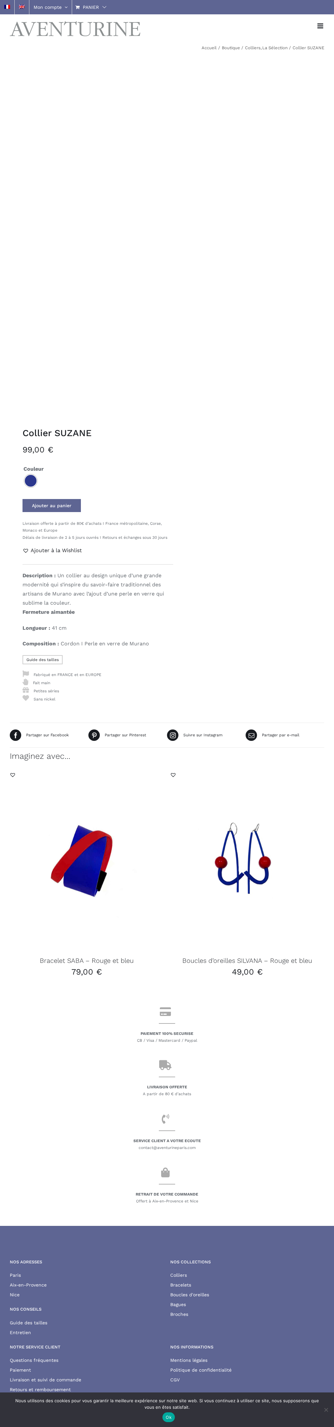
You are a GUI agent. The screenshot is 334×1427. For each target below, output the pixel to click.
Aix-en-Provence (28, 1284)
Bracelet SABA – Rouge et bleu (87, 960)
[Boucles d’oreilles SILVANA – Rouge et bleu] (247, 860)
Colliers (178, 1275)
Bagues (178, 1304)
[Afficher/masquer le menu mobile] (320, 25)
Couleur (33, 469)
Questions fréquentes (34, 1360)
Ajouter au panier (51, 505)
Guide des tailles (42, 659)
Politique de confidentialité (201, 1370)
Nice (15, 1294)
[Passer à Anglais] (22, 7)
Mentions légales (188, 1360)
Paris (15, 1275)
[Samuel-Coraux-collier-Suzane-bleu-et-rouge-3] (85, 234)
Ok (169, 1417)
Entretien (20, 1332)
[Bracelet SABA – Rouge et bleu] (87, 860)
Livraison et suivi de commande (45, 1379)
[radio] (30, 480)
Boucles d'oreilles (189, 1294)
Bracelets (180, 1284)
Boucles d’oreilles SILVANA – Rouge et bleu (247, 960)
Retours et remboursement (40, 1389)
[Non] (326, 1409)
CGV (175, 1379)
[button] (52, 550)
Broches (179, 1314)
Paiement (20, 1370)
